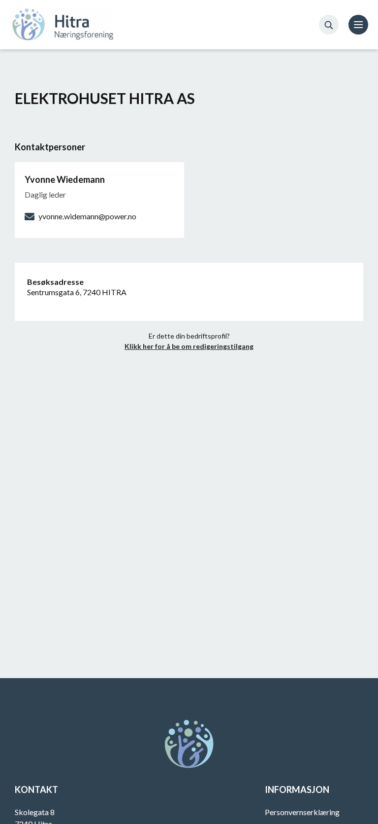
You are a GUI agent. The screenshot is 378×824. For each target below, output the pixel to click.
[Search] (329, 24)
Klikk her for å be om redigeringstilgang (189, 346)
